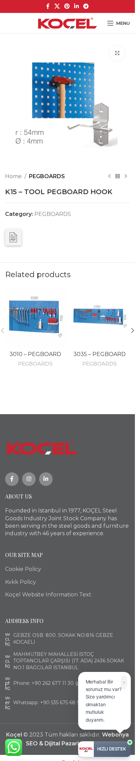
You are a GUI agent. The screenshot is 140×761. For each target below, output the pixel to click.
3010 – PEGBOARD (35, 354)
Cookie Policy (23, 569)
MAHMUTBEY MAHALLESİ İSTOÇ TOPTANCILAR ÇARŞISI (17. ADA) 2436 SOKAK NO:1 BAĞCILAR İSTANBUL (68, 661)
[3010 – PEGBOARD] (35, 317)
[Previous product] (109, 176)
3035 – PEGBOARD (99, 354)
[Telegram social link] (86, 6)
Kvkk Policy (20, 582)
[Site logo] (67, 22)
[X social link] (57, 6)
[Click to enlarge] (117, 53)
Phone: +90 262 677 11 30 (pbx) (50, 683)
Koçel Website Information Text (48, 594)
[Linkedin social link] (76, 6)
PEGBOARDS (47, 176)
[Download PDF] (13, 237)
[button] (132, 330)
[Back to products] (117, 176)
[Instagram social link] (29, 479)
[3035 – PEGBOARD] (99, 317)
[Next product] (126, 176)
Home (13, 176)
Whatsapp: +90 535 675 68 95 (47, 702)
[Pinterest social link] (67, 6)
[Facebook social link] (48, 6)
